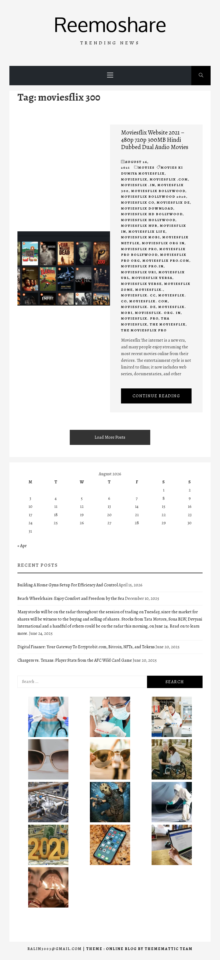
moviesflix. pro (140, 318)
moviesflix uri (138, 272)
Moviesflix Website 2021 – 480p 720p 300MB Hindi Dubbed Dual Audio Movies (154, 139)
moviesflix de (173, 202)
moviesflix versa (152, 277)
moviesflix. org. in (158, 312)
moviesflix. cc (138, 295)
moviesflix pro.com (165, 260)
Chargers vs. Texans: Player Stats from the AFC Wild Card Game (74, 660)
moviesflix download (147, 208)
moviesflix (134, 179)
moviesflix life (147, 231)
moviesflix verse (141, 283)
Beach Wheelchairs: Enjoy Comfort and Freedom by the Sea (70, 598)
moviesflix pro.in (142, 266)
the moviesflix (168, 324)
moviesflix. (149, 289)
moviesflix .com (169, 179)
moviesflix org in (163, 243)
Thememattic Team (169, 948)
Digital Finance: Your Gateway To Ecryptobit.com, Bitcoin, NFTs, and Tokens (86, 647)
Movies (146, 167)
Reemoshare (110, 24)
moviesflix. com (148, 301)
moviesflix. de (138, 306)
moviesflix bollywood (158, 191)
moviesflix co (137, 202)
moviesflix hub (139, 225)
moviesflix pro (139, 249)
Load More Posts (110, 437)
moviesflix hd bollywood (152, 214)
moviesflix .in (138, 185)
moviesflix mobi (140, 237)
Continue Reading (156, 396)
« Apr (22, 546)
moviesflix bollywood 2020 (153, 196)
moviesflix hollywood (148, 220)
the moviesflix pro (144, 330)
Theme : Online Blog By (115, 948)
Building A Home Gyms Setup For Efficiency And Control (67, 585)
